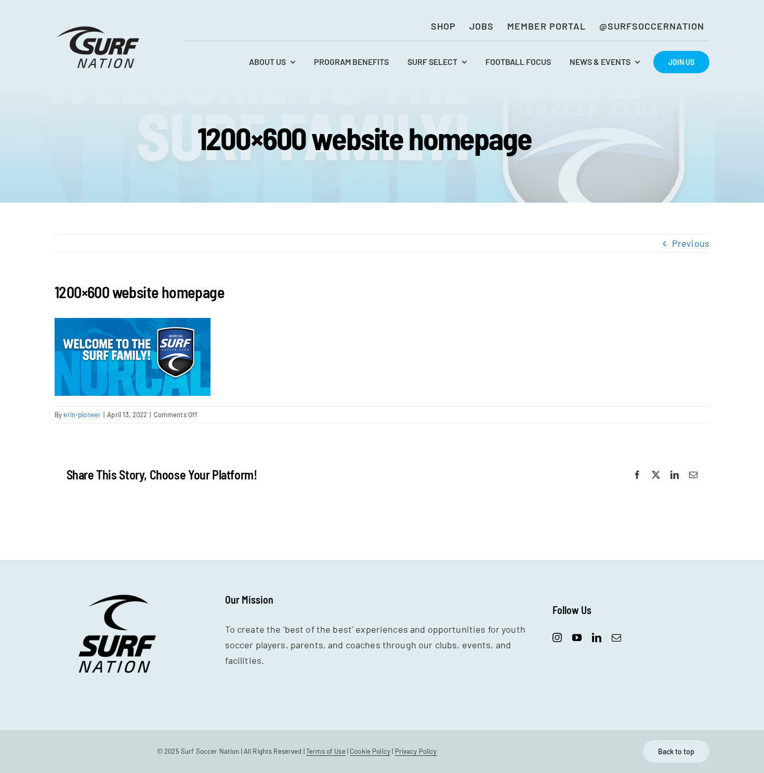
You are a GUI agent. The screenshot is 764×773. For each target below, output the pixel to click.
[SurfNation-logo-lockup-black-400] (99, 29)
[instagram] (557, 637)
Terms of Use (326, 751)
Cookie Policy (370, 751)
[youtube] (577, 637)
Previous (690, 243)
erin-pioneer (82, 414)
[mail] (616, 637)
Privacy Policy (416, 751)
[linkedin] (596, 637)
